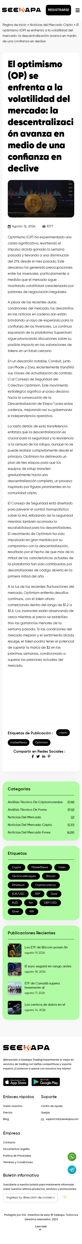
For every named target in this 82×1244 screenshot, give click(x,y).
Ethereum (18, 885)
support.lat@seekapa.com (62, 1119)
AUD (15, 902)
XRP (37, 893)
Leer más (41, 1226)
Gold (54, 893)
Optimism (41, 742)
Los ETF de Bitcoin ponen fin (46, 947)
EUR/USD (18, 893)
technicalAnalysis (24, 876)
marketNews (18, 742)
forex (62, 867)
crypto (63, 732)
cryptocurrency (45, 885)
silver (15, 911)
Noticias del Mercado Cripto (51, 25)
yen (30, 902)
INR (31, 911)
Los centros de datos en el (45, 1005)
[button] (41, 1228)
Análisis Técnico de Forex (27, 810)
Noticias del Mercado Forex (29, 832)
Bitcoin (51, 876)
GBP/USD (50, 902)
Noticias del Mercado (24, 817)
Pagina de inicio (14, 25)
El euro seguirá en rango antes (48, 966)
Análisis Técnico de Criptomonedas (35, 802)
